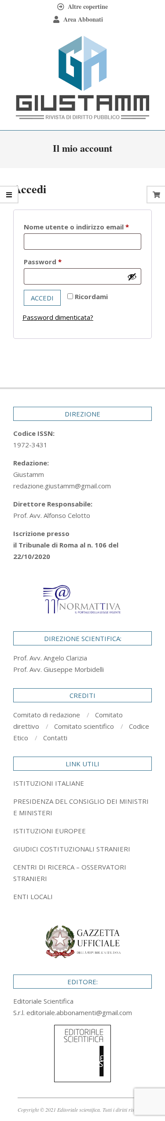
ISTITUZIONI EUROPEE (49, 830)
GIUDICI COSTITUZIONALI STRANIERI (71, 848)
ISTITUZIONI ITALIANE (48, 783)
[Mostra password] (132, 276)
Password (58, 261)
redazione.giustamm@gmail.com (62, 485)
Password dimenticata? (57, 317)
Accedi (42, 297)
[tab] (82, 806)
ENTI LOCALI (33, 896)
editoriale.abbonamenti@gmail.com (79, 1012)
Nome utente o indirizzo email (82, 226)
